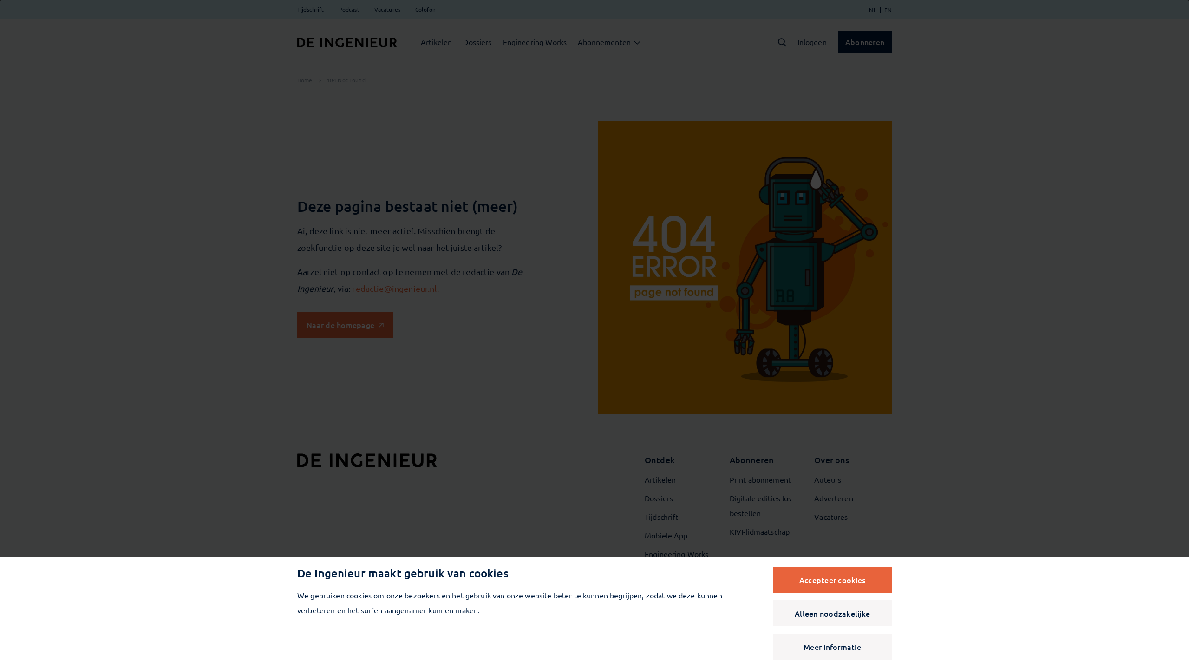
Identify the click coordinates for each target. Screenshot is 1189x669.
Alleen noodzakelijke (832, 613)
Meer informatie (832, 647)
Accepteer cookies (832, 580)
